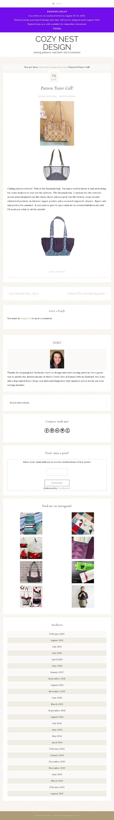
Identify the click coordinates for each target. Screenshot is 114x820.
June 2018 (57, 666)
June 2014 (57, 729)
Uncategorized (67, 96)
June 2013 (57, 774)
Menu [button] (59, 4)
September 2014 (57, 710)
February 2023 (57, 634)
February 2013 (57, 787)
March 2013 (57, 780)
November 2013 (57, 768)
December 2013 (57, 761)
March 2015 (57, 704)
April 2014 (57, 742)
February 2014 (57, 749)
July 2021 (57, 646)
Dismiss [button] (57, 28)
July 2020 (57, 653)
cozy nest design (57, 44)
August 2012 (57, 793)
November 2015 (57, 691)
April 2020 (57, 659)
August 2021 (57, 640)
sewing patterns (47, 96)
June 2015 (57, 697)
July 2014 (57, 723)
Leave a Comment (57, 272)
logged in (26, 318)
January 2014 (57, 755)
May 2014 (57, 736)
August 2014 (57, 717)
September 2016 (57, 678)
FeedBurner (64, 488)
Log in (76, 815)
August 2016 (57, 685)
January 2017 (57, 672)
